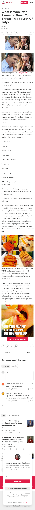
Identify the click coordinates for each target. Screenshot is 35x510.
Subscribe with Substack (18, 489)
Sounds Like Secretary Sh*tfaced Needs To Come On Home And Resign (11, 423)
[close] (29, 454)
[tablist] (9, 366)
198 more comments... (8, 406)
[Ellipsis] (32, 383)
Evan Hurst (12, 430)
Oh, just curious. (6, 444)
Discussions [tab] (15, 415)
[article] (17, 427)
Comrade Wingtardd (12, 393)
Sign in (31, 3)
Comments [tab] (6, 366)
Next (28, 353)
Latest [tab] (8, 415)
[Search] (32, 415)
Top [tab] (4, 415)
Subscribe (24, 3)
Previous (7, 353)
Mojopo (3, 26)
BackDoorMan (10, 384)
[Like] (3, 33)
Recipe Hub (5, 8)
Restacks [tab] (14, 366)
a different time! (24, 73)
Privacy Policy (23, 497)
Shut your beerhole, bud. (9, 428)
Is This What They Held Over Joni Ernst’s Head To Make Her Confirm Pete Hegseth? (12, 439)
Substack (8, 506)
